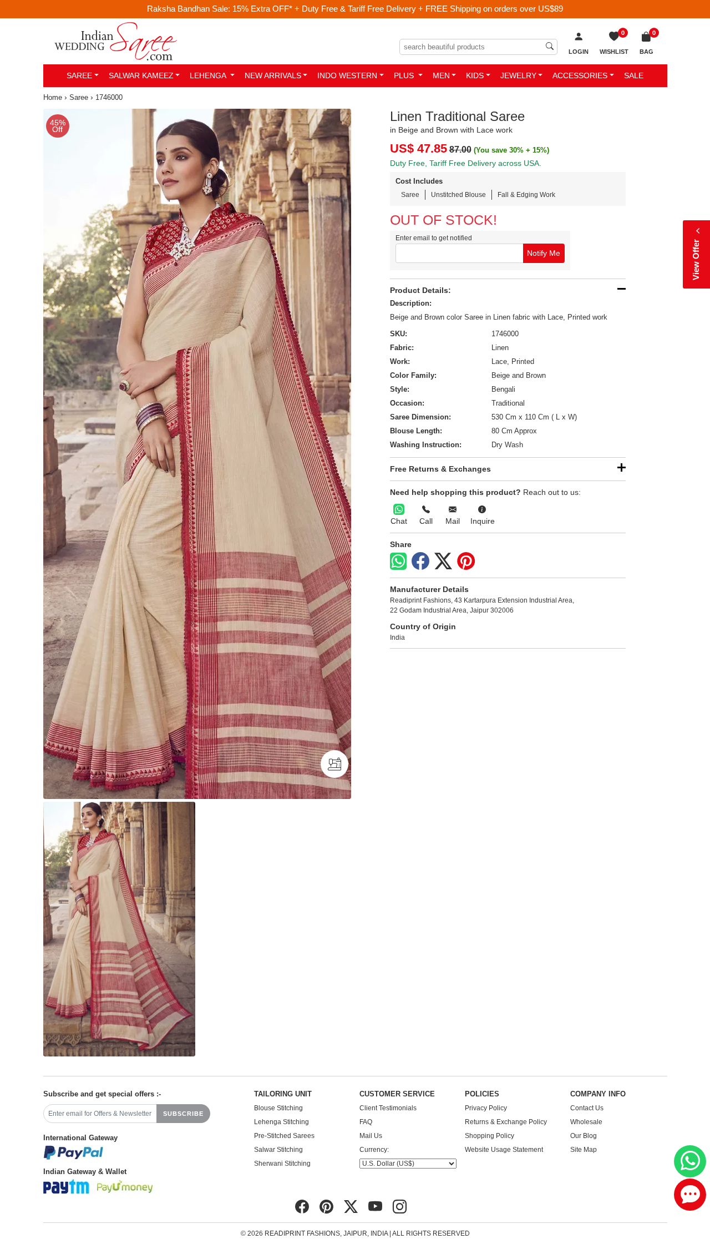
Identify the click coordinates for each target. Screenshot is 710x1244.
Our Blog (583, 1136)
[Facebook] (420, 562)
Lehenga (209, 75)
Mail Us (370, 1136)
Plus (405, 75)
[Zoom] (197, 454)
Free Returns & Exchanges (440, 468)
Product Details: (420, 290)
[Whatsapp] (398, 561)
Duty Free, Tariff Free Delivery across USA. (465, 163)
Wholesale (586, 1122)
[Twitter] (443, 562)
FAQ (365, 1122)
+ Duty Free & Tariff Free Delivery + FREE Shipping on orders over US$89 (429, 8)
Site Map (583, 1150)
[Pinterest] (466, 562)
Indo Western (347, 75)
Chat (398, 521)
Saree (79, 75)
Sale (633, 75)
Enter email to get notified (433, 238)
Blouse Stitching (278, 1108)
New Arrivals (273, 75)
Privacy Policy (486, 1108)
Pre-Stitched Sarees (284, 1136)
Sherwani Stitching (282, 1163)
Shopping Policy (489, 1136)
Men (441, 75)
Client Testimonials (388, 1108)
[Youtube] (375, 1207)
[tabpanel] (197, 454)
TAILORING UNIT (283, 1094)
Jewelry (518, 75)
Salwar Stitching (278, 1150)
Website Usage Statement (504, 1150)
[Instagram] (400, 1207)
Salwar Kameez (141, 75)
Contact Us (587, 1108)
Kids (475, 75)
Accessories (579, 75)
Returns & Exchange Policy (506, 1122)
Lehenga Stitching (281, 1122)
